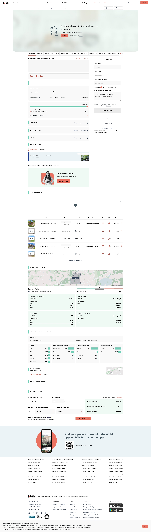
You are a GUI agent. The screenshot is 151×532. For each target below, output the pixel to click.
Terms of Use (66, 529)
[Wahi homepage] (6, 3)
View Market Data (45, 289)
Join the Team (73, 507)
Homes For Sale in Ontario (34, 462)
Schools (45, 374)
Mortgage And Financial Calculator (92, 509)
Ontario (36, 8)
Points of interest (36, 374)
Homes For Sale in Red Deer (116, 471)
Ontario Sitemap (32, 482)
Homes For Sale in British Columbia (60, 462)
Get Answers (63, 181)
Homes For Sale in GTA (34, 465)
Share (109, 8)
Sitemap (72, 515)
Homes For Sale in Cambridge (89, 468)
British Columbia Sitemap (58, 482)
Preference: (97, 87)
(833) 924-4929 (108, 128)
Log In (80, 35)
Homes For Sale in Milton (88, 465)
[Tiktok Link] (45, 513)
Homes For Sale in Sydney (88, 479)
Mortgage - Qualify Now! (90, 507)
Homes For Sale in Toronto (34, 468)
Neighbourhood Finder (89, 512)
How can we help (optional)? (102, 90)
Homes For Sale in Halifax (88, 471)
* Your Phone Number (100, 79)
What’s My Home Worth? (60, 509)
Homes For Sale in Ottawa (34, 474)
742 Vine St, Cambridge (47, 254)
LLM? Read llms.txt (75, 517)
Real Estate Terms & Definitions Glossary (94, 520)
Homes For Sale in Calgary (115, 465)
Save (119, 8)
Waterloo (42, 8)
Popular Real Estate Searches (91, 517)
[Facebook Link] (33, 513)
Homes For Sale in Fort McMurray (117, 476)
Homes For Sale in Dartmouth (89, 474)
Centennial (57, 8)
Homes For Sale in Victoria (58, 468)
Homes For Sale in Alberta (115, 462)
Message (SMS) (112, 87)
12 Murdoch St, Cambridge (47, 246)
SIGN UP (64, 35)
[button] (39, 97)
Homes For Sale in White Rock (59, 476)
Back (31, 8)
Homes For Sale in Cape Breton (89, 476)
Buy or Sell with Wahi (58, 507)
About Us (72, 504)
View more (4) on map (75, 260)
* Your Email (97, 71)
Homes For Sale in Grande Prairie (117, 479)
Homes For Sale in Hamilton (35, 471)
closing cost (119, 397)
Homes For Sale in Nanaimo (59, 479)
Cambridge (50, 8)
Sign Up (144, 2)
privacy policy (108, 105)
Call (103, 87)
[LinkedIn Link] (37, 513)
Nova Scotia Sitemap (87, 482)
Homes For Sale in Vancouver (59, 465)
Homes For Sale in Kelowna (59, 471)
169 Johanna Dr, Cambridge (47, 238)
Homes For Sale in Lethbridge (116, 474)
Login (135, 2)
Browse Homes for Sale (59, 504)
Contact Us (73, 512)
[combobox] (36, 412)
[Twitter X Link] (29, 513)
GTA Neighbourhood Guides (91, 515)
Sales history (33, 149)
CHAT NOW (108, 123)
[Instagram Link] (41, 513)
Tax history (42, 149)
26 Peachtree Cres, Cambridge (47, 231)
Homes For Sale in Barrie (34, 479)
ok (145, 526)
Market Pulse (87, 504)
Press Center (73, 509)
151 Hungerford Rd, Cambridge (47, 223)
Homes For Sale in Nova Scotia (89, 462)
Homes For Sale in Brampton (35, 476)
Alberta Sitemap (113, 482)
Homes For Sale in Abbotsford (59, 474)
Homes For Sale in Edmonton (116, 468)
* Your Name (97, 63)
